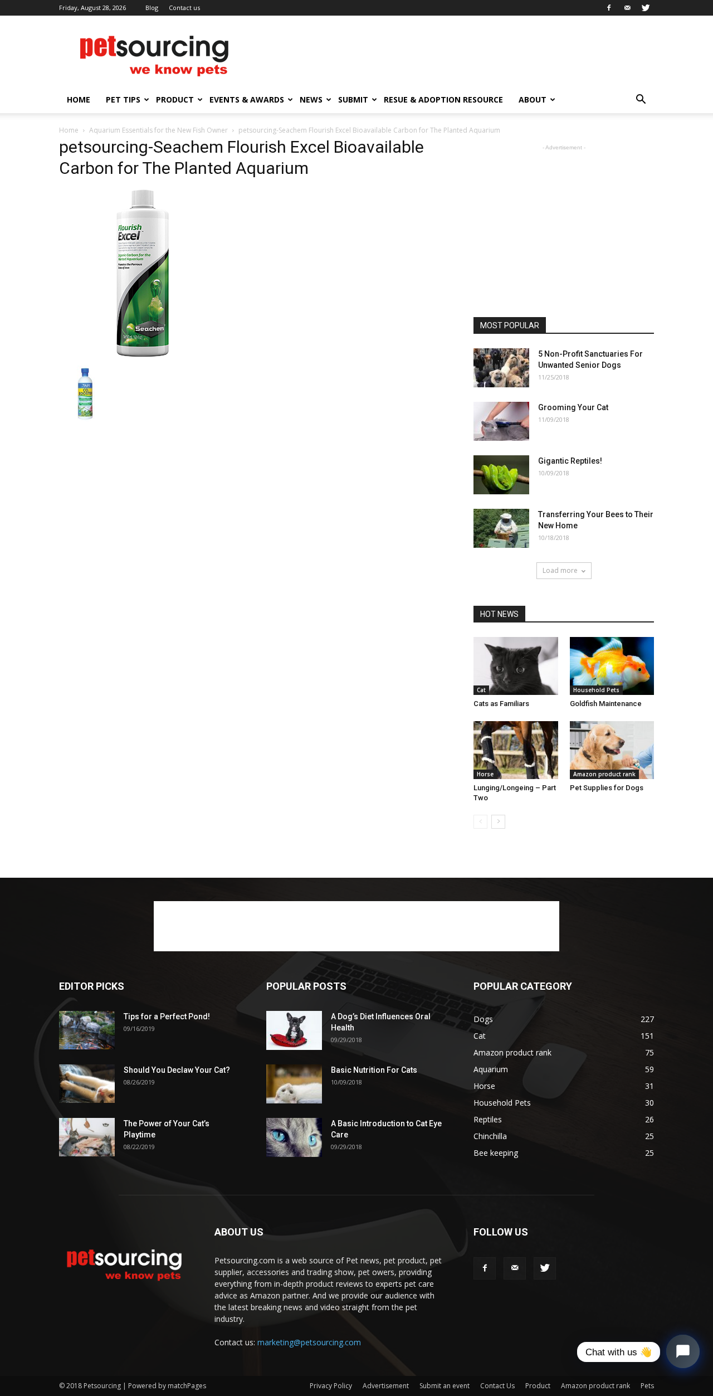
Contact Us (497, 1385)
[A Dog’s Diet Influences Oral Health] (294, 1030)
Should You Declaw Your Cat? (177, 1070)
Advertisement (386, 1385)
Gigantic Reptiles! (570, 460)
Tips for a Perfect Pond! (167, 1016)
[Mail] (627, 8)
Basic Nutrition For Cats (374, 1070)
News (311, 99)
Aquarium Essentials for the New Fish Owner (158, 130)
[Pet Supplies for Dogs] (612, 750)
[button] (640, 100)
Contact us (184, 7)
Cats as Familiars (501, 703)
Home (78, 99)
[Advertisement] (451, 56)
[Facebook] (608, 8)
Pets (647, 1385)
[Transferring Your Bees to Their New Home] (501, 528)
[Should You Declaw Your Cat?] (87, 1083)
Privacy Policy (331, 1385)
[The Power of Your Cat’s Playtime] (87, 1137)
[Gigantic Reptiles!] (501, 474)
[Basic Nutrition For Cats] (294, 1083)
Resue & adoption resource (443, 99)
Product (175, 99)
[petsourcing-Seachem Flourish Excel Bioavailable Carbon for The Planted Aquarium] (142, 353)
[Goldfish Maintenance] (612, 666)
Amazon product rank (604, 774)
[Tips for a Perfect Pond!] (87, 1030)
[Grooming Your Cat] (501, 421)
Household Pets (596, 690)
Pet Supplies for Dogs (606, 788)
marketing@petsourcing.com (309, 1342)
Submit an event (444, 1385)
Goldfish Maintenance (606, 703)
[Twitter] (645, 8)
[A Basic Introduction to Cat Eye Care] (294, 1137)
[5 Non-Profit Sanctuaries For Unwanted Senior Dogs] (501, 367)
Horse (485, 774)
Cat (481, 690)
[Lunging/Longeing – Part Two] (515, 750)
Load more (560, 570)
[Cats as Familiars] (515, 666)
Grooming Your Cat (573, 407)
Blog (151, 7)
